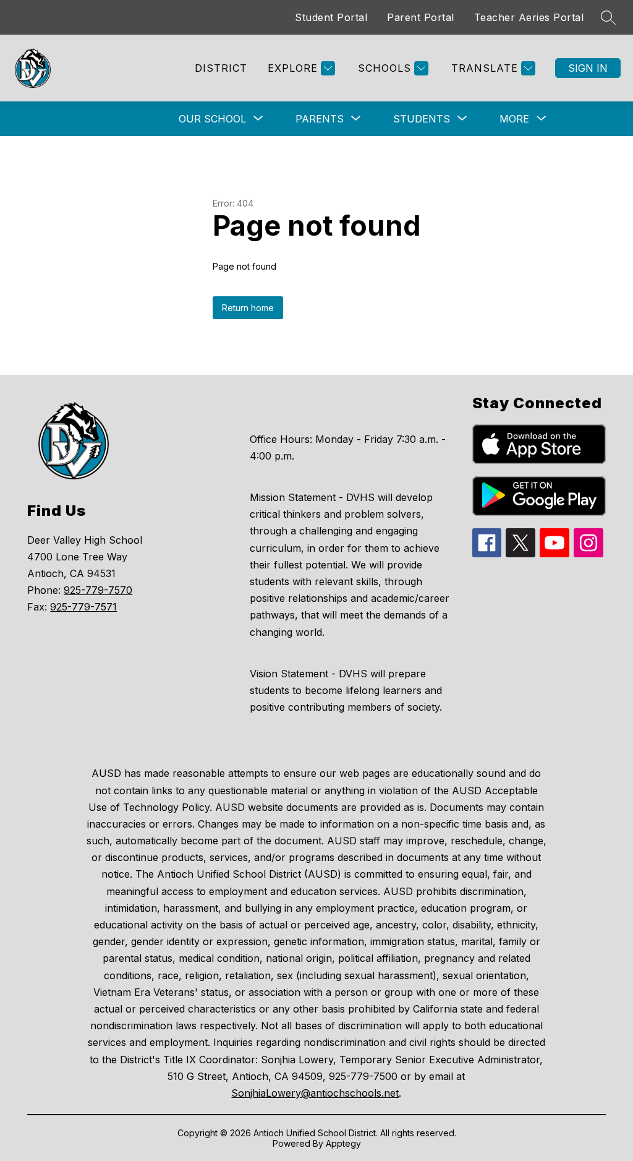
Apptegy (343, 1143)
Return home (248, 307)
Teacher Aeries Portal (529, 17)
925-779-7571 (83, 607)
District (221, 68)
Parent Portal (420, 17)
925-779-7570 (98, 590)
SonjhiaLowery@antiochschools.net (315, 1093)
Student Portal (331, 17)
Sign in (588, 68)
